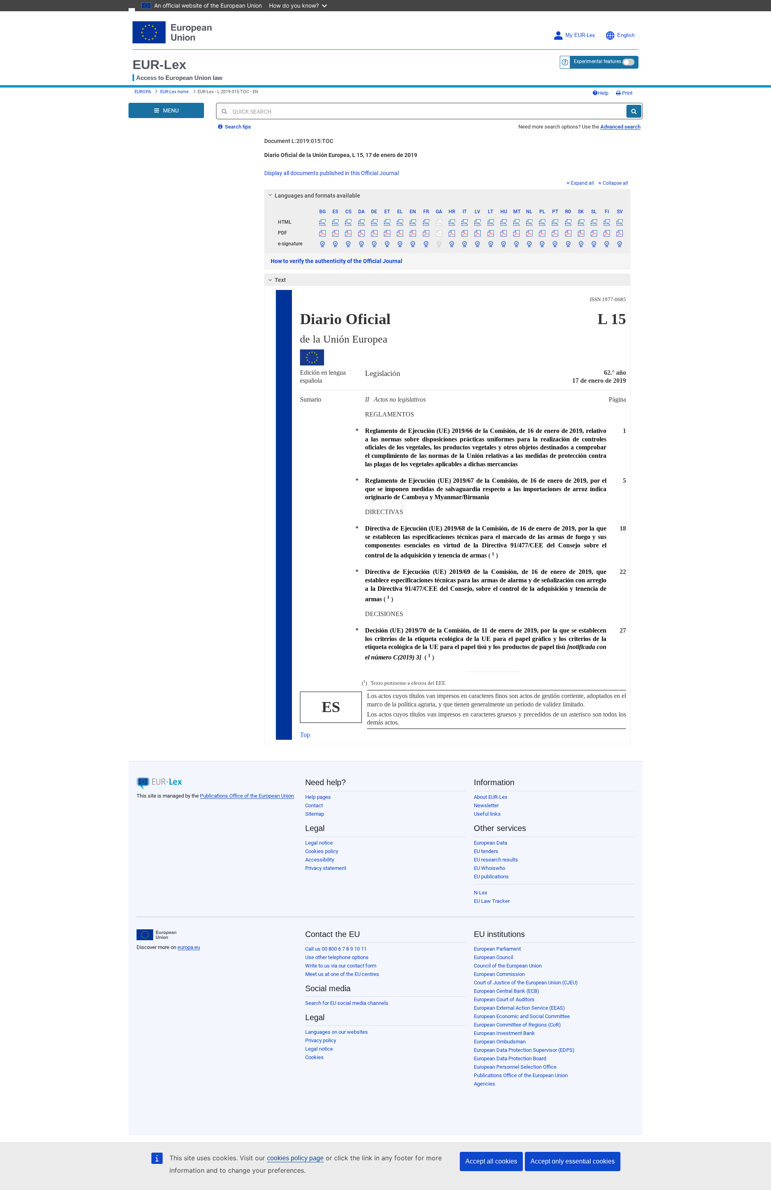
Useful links (487, 814)
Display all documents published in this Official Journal (331, 173)
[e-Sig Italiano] (465, 244)
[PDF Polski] (542, 233)
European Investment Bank (504, 1033)
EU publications (491, 877)
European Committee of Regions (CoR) (517, 1025)
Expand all (582, 183)
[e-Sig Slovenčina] (581, 244)
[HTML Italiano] (465, 222)
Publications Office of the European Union (247, 796)
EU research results (496, 860)
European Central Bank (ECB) (506, 991)
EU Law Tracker (492, 901)
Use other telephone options (337, 957)
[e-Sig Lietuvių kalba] (490, 244)
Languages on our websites (336, 1032)
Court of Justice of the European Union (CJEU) (526, 983)
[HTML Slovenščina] (593, 222)
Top (305, 734)
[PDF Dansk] (361, 233)
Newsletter (486, 805)
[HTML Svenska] (620, 222)
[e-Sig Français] (426, 244)
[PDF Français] (426, 233)
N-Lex (480, 893)
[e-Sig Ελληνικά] (400, 244)
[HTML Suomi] (607, 222)
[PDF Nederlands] (529, 233)
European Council (493, 957)
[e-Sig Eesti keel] (387, 244)
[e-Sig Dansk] (361, 244)
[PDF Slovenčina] (581, 233)
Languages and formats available (317, 195)
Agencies (484, 1084)
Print (626, 93)
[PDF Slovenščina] (593, 233)
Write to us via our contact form (340, 966)
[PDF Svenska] (620, 233)
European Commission (499, 974)
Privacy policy (320, 1040)
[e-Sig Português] (555, 244)
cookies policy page (295, 1158)
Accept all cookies (491, 1161)
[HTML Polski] (542, 222)
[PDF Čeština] (348, 233)
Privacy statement (325, 868)
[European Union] (156, 935)
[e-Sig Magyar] (503, 244)
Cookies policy (321, 851)
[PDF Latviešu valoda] (477, 233)
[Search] (633, 111)
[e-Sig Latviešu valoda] (477, 244)
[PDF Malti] (516, 233)
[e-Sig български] (322, 244)
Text (280, 280)
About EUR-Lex (490, 797)
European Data (490, 843)
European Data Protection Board (510, 1058)
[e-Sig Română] (568, 244)
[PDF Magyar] (503, 233)
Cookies (314, 1057)
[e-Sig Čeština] (348, 244)
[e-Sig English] (413, 244)
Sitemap (314, 814)
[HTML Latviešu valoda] (477, 222)
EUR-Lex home (174, 91)
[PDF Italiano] (465, 233)
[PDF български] (322, 233)
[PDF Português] (555, 233)
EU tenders (486, 851)
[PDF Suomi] (607, 233)
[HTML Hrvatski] (451, 222)
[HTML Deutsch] (374, 222)
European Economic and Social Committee (522, 1016)
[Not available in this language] (438, 222)
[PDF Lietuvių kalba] (490, 233)
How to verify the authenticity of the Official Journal (336, 261)
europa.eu (188, 947)
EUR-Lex (159, 64)
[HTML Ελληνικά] (400, 222)
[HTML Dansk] (361, 222)
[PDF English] (413, 233)
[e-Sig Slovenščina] (593, 244)
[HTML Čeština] (348, 222)
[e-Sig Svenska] (620, 244)
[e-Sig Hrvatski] (451, 244)
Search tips (237, 127)
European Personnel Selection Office (515, 1067)
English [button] (625, 35)
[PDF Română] (568, 233)
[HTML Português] (555, 222)
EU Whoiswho (489, 868)
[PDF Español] (335, 233)
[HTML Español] (335, 222)
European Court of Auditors (504, 999)
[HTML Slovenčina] (581, 222)
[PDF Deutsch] (374, 233)
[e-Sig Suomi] (607, 244)
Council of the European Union (508, 966)
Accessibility (319, 860)
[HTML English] (413, 222)
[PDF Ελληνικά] (400, 233)
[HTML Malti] (516, 222)
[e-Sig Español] (335, 244)
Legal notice (319, 843)
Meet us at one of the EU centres (342, 974)
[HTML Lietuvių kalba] (490, 222)
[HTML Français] (426, 222)
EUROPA (143, 91)
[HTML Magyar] (503, 222)
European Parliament (497, 949)
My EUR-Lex (580, 35)
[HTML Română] (568, 222)
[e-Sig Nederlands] (529, 244)
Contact (314, 805)
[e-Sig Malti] (516, 244)
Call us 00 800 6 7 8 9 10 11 (336, 949)
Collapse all (615, 183)
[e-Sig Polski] (542, 244)
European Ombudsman (500, 1042)
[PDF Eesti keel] (387, 233)
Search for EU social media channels (346, 1003)
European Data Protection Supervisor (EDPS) (524, 1050)
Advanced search (620, 127)
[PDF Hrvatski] (451, 233)
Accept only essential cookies (572, 1161)
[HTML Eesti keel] (387, 222)
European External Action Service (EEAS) (519, 1008)
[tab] (447, 196)
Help (603, 93)
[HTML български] (322, 222)
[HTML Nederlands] (529, 222)
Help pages (318, 797)
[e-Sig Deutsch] (374, 244)
